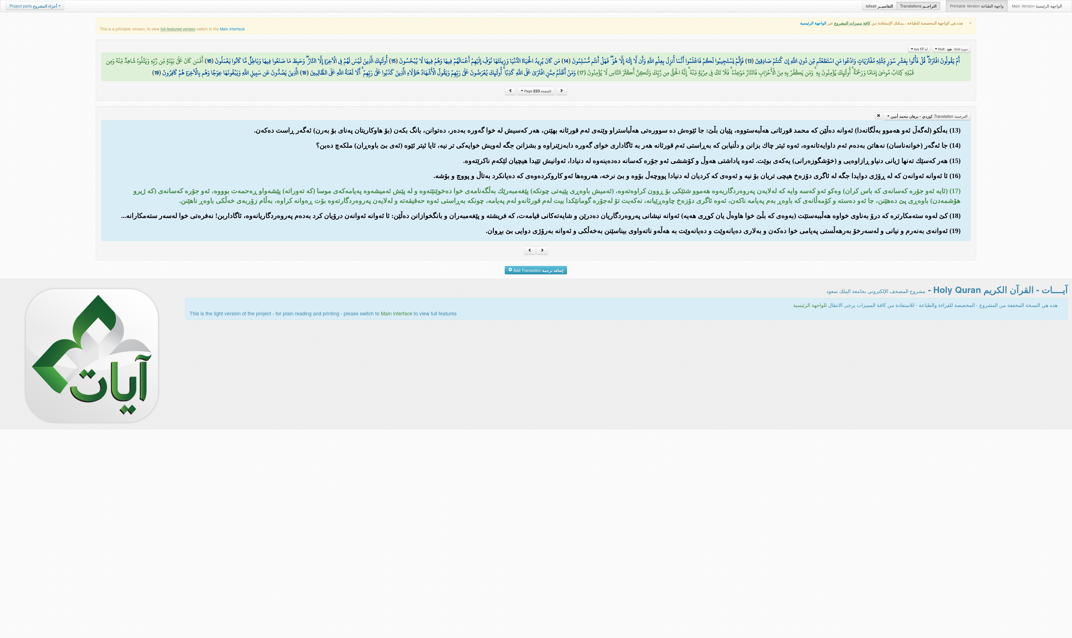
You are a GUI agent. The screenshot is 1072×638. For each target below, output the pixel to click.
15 (393, 61)
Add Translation (537, 270)
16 (209, 61)
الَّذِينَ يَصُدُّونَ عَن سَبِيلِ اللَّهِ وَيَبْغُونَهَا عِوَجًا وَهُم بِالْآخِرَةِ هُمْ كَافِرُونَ (230, 72)
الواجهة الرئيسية (813, 23)
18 (304, 72)
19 (156, 72)
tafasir (879, 6)
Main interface (232, 29)
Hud (952, 48)
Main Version (1037, 6)
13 (749, 61)
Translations (918, 6)
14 (566, 61)
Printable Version (977, 6)
